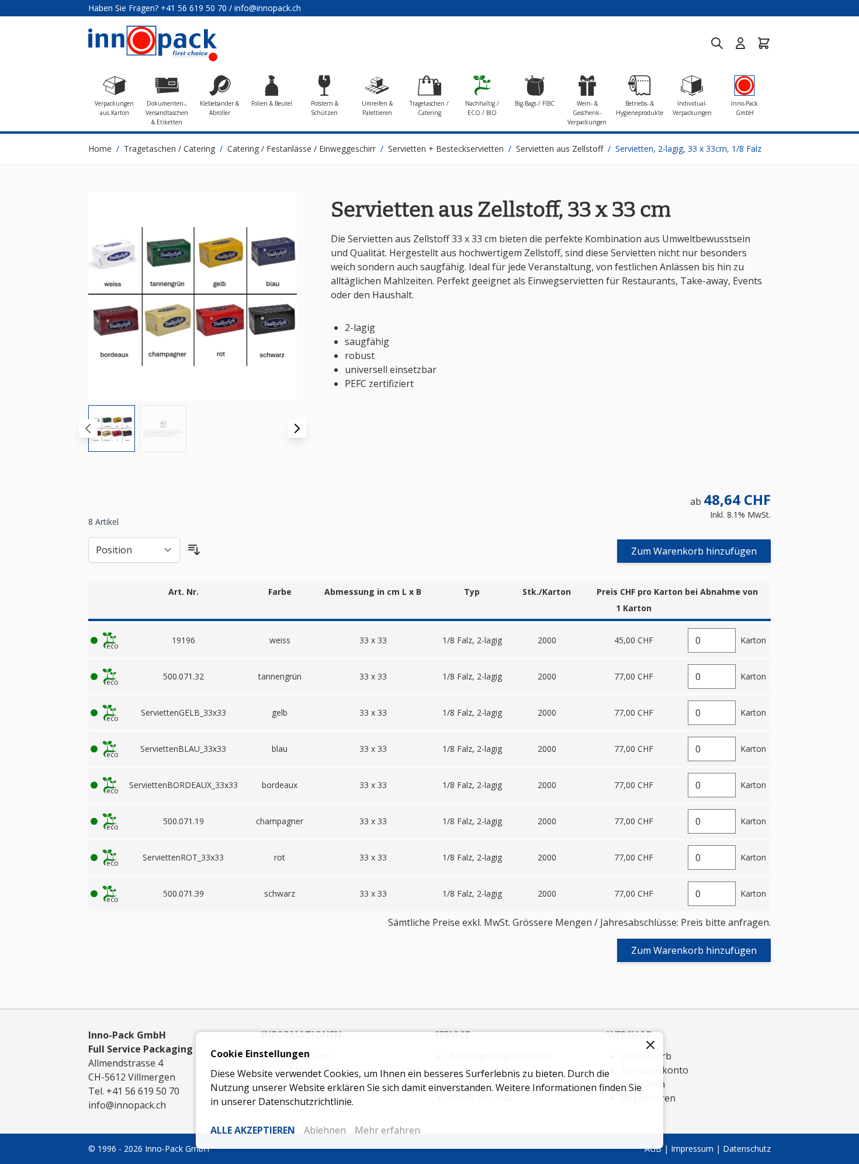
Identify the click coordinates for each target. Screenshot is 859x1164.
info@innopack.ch (267, 7)
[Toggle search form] (717, 43)
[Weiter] (297, 428)
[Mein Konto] (740, 43)
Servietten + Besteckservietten (446, 148)
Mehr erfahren (387, 1130)
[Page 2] (163, 428)
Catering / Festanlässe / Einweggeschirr (301, 148)
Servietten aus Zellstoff (559, 148)
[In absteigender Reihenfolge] (194, 550)
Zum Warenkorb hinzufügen (694, 551)
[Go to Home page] (152, 43)
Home (100, 148)
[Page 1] (111, 428)
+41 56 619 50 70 (194, 7)
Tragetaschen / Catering (169, 148)
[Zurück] (88, 428)
